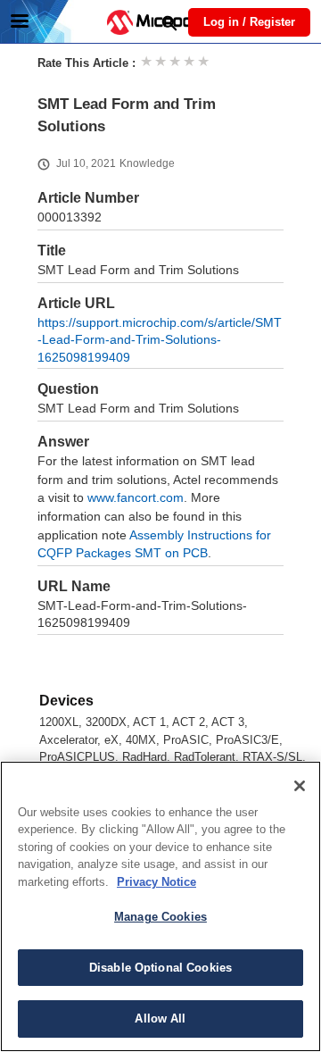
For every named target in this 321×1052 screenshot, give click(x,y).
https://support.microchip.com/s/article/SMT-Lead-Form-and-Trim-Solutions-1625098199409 (159, 340)
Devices (66, 700)
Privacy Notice (156, 882)
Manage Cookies (160, 916)
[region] (160, 906)
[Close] (299, 786)
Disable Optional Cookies (160, 967)
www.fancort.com (135, 498)
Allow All (160, 1018)
